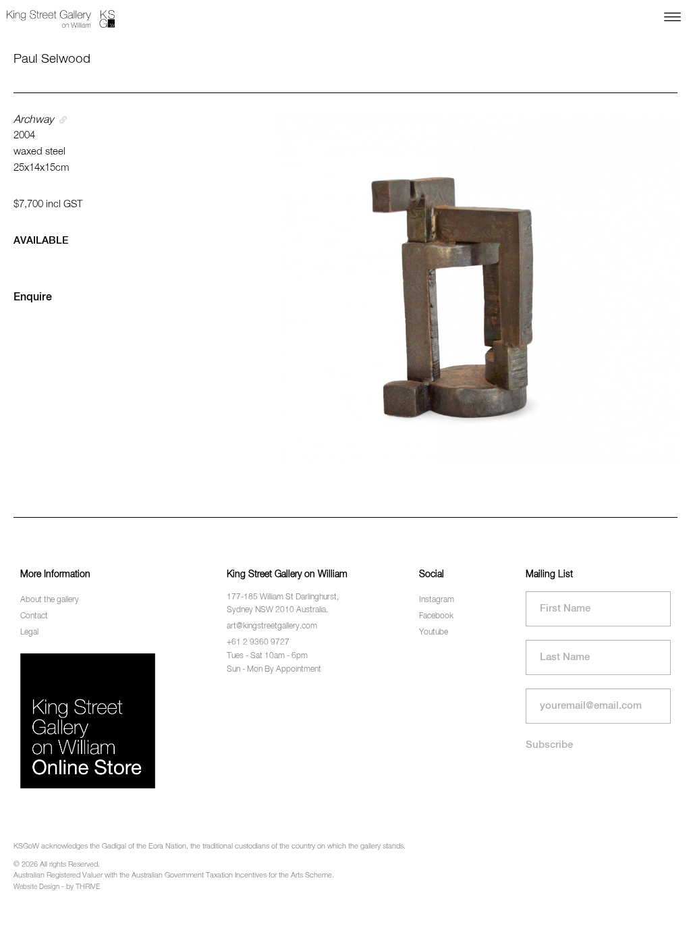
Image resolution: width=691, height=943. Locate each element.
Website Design (36, 887)
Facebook (436, 616)
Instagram (436, 600)
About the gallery (49, 600)
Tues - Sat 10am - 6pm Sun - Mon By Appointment (274, 662)
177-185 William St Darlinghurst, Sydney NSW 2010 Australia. (283, 603)
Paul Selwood (51, 59)
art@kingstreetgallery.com (272, 626)
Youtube (433, 632)
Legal (29, 632)
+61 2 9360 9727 (258, 643)
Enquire (32, 297)
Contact (34, 616)
